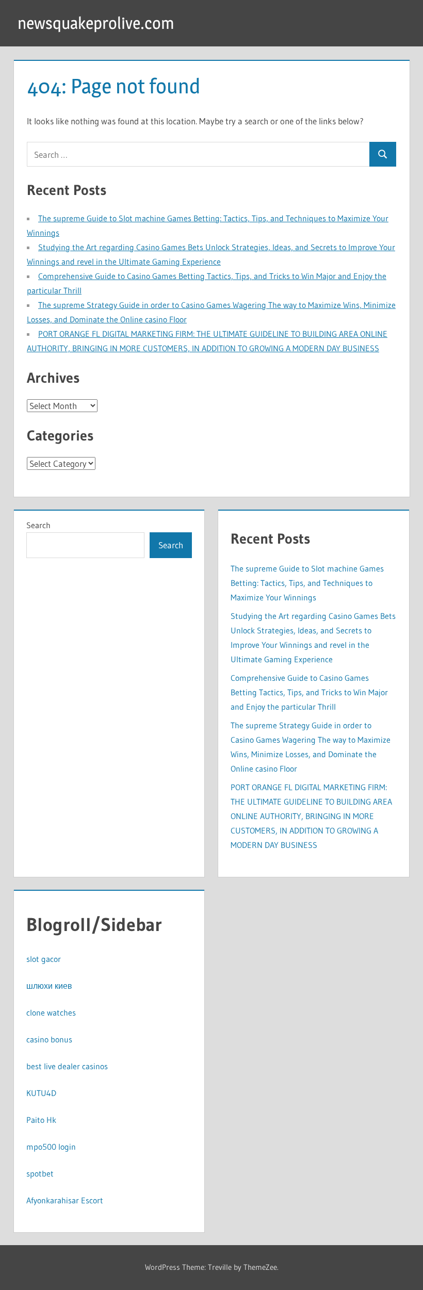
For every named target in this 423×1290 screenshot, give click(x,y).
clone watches (51, 1012)
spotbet (40, 1173)
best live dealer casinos (67, 1066)
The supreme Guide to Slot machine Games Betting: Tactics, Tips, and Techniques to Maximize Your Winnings (307, 582)
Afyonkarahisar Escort (64, 1200)
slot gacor (43, 959)
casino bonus (49, 1039)
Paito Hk (41, 1120)
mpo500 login (51, 1146)
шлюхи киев (49, 986)
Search (38, 525)
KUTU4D (41, 1093)
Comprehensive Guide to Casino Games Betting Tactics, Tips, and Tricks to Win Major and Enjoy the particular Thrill (309, 692)
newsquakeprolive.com (96, 23)
